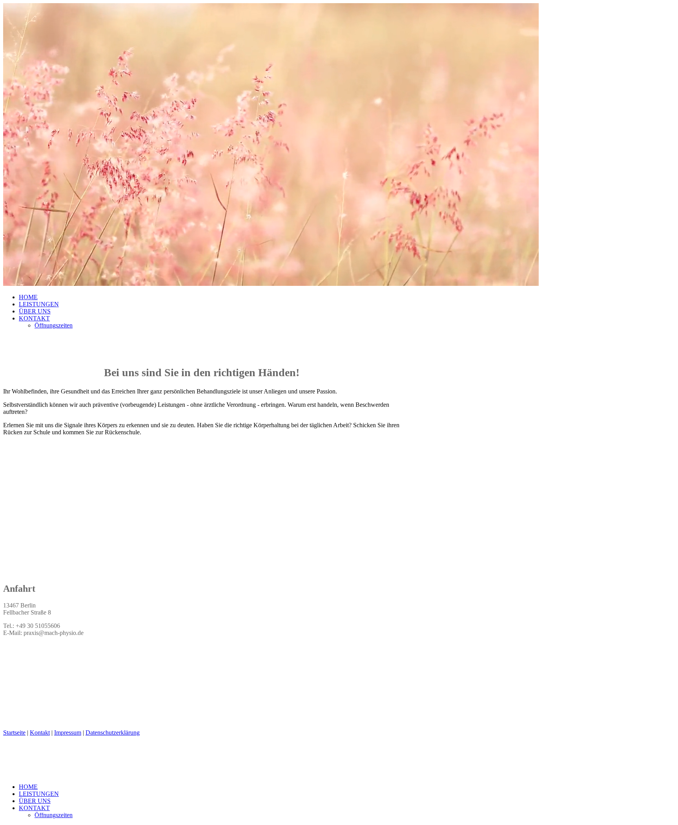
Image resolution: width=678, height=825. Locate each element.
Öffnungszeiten (54, 325)
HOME (28, 297)
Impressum (67, 732)
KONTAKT (34, 318)
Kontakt (40, 732)
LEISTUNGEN (39, 304)
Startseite (14, 732)
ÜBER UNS (35, 311)
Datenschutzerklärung (113, 732)
